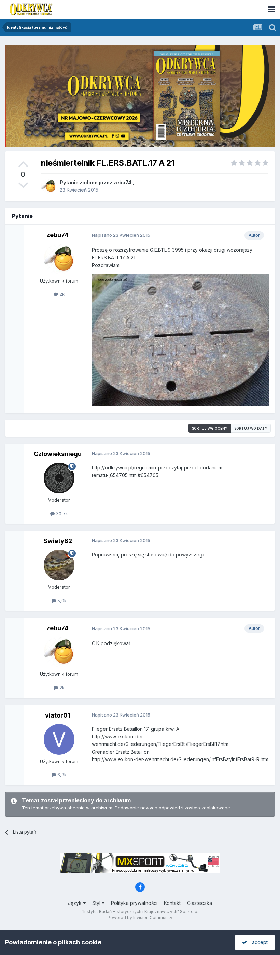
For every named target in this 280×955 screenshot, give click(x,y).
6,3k (61, 774)
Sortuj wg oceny (209, 428)
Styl (97, 903)
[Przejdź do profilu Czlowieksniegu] (59, 478)
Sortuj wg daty (250, 428)
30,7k (61, 513)
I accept (257, 942)
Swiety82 (57, 541)
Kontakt (172, 903)
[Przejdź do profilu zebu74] (48, 186)
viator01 (57, 715)
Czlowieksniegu (58, 454)
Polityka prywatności (134, 903)
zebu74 (122, 182)
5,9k (61, 600)
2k (61, 294)
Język (75, 903)
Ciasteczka (199, 903)
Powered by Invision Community (140, 917)
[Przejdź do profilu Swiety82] (59, 565)
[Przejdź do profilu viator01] (59, 739)
